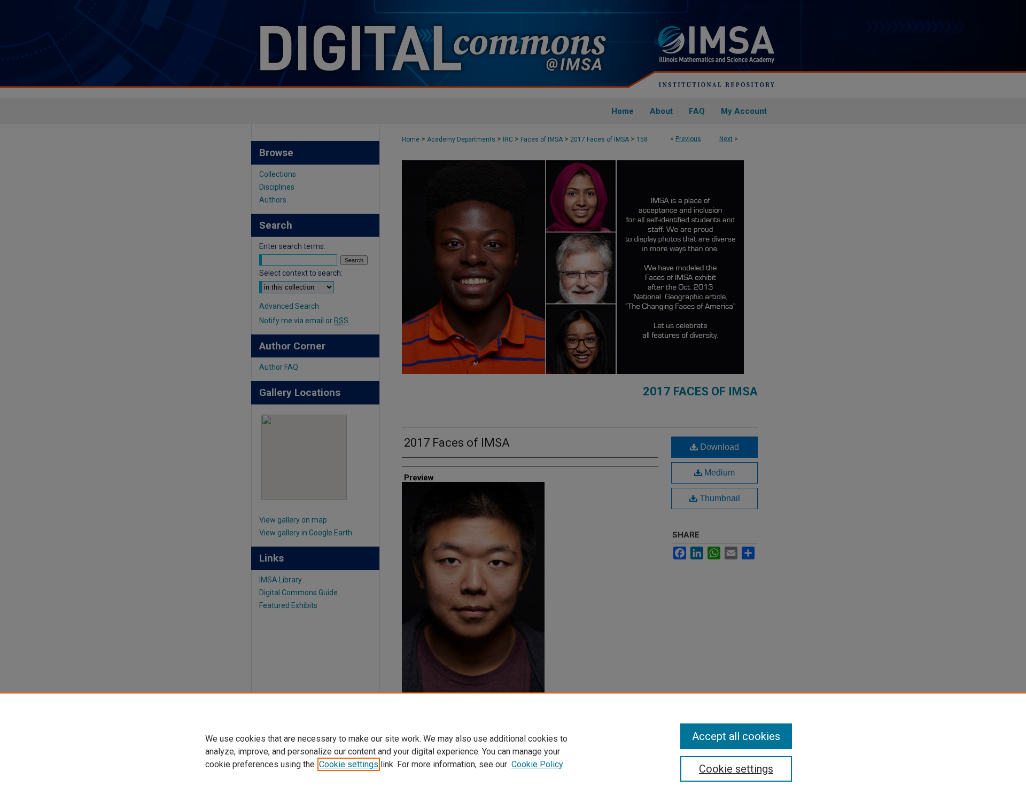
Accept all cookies (736, 736)
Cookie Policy (537, 764)
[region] (513, 751)
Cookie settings (348, 764)
